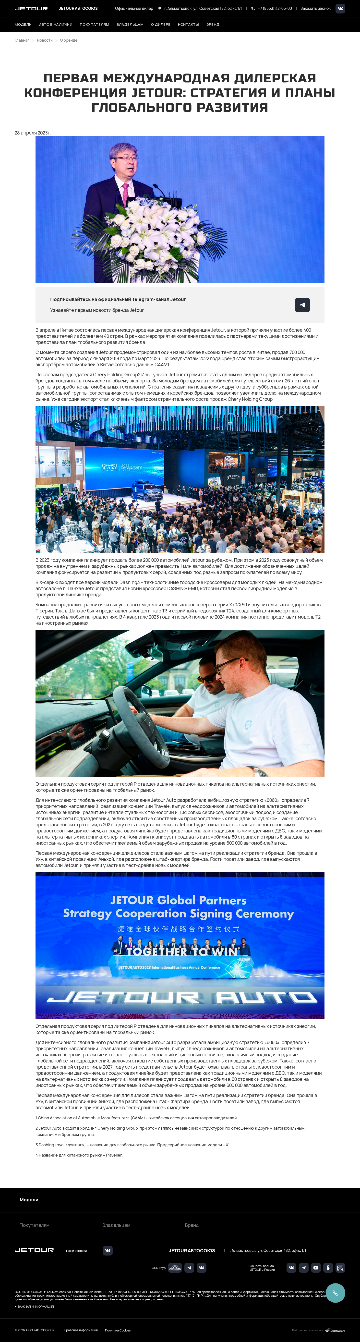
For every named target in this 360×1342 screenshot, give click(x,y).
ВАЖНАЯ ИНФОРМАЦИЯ (36, 1306)
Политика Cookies (118, 1330)
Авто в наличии (55, 24)
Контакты (188, 24)
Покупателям (34, 1225)
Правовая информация (81, 1330)
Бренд (192, 1225)
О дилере (161, 24)
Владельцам (116, 1225)
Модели (29, 1199)
